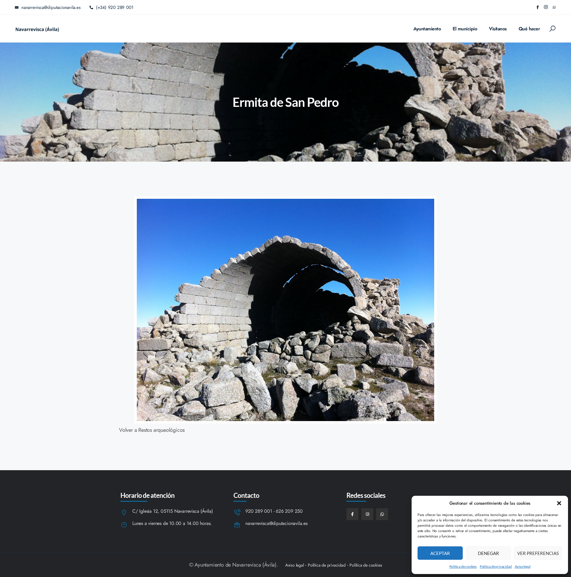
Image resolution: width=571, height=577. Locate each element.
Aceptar (440, 553)
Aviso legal (523, 566)
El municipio (465, 28)
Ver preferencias (538, 553)
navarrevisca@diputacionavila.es (276, 523)
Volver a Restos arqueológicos (152, 430)
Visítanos (498, 28)
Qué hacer (529, 28)
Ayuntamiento (427, 28)
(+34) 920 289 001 (115, 7)
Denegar (488, 553)
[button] (559, 503)
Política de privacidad (496, 566)
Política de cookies (463, 566)
